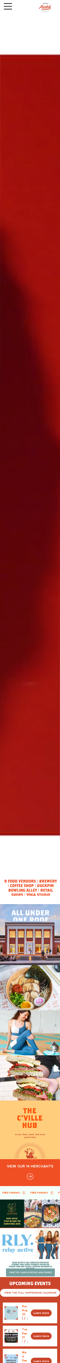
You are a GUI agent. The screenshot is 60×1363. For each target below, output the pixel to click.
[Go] (30, 1074)
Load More (30, 1357)
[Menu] (8, 6)
